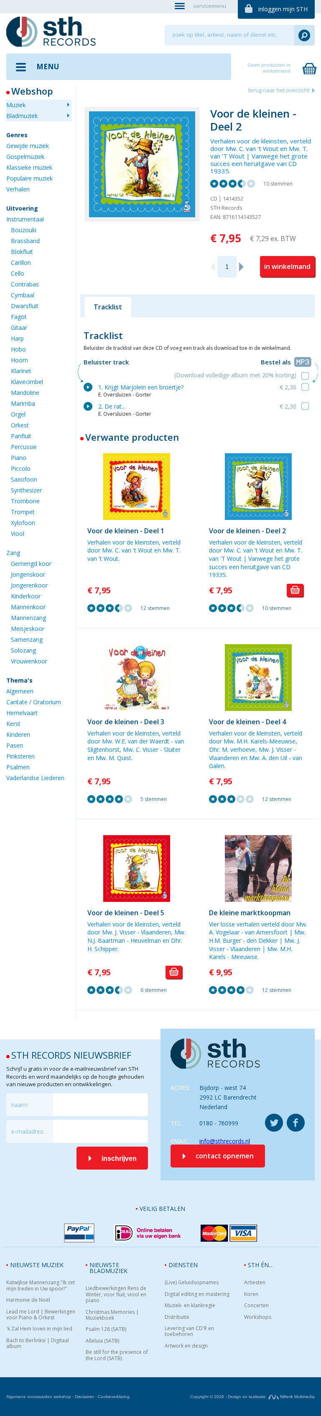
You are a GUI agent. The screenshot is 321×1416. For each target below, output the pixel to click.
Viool (17, 533)
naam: (19, 1105)
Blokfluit (22, 252)
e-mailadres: (27, 1131)
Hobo (18, 349)
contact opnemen (225, 1155)
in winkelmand (287, 266)
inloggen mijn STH (283, 9)
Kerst (13, 724)
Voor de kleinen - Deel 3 (125, 721)
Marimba (23, 403)
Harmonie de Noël (28, 1300)
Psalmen (18, 767)
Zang (13, 553)
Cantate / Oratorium (33, 702)
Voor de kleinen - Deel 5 (125, 912)
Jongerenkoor (29, 585)
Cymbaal (22, 295)
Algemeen (19, 691)
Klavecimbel (27, 382)
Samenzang (27, 639)
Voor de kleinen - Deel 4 (247, 721)
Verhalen (18, 189)
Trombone (25, 501)
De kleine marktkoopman (249, 912)
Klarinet (21, 371)
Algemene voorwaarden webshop (38, 1396)
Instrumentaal (25, 219)
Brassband (25, 241)
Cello (17, 273)
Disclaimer (84, 1396)
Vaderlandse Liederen (35, 778)
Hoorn (19, 360)
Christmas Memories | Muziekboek (112, 1315)
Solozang (23, 650)
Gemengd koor (31, 563)
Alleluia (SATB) (102, 1341)
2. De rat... (111, 406)
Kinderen (18, 734)
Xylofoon (23, 523)
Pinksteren (20, 756)
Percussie (24, 447)
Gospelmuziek (25, 157)
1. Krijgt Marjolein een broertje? (140, 387)
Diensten (183, 1265)
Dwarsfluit (24, 306)
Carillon (21, 262)
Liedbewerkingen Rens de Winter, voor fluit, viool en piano (116, 1294)
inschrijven (119, 1158)
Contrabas (25, 284)
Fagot (19, 317)
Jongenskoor (28, 574)
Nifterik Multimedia (297, 1396)
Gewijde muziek (27, 146)
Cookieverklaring (114, 1396)
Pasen (14, 745)
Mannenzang (28, 618)
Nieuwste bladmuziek (108, 1268)
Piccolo (21, 468)
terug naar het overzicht (278, 90)
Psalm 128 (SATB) (106, 1329)
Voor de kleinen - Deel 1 (125, 530)
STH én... (260, 1265)
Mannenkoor (28, 607)
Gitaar (19, 327)
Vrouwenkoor (29, 661)
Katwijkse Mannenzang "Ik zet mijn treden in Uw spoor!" (40, 1286)
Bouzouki (23, 230)
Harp (17, 338)
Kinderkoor (26, 596)
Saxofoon (24, 479)
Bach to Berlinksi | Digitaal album (37, 1344)
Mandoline (25, 393)
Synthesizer (26, 490)
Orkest (20, 425)
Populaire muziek (29, 178)
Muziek (15, 105)
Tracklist (108, 306)
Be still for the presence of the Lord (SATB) (117, 1355)
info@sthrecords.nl (224, 1141)
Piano (18, 458)
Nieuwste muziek (37, 1265)
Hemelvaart (22, 713)
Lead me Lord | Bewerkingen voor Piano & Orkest (40, 1315)
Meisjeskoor (27, 629)
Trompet (23, 512)
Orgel (18, 414)
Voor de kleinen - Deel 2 (247, 530)
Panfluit (21, 436)
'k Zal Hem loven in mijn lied (39, 1329)
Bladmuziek (22, 116)
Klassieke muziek (29, 167)
